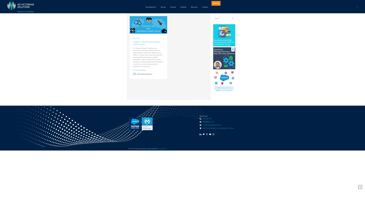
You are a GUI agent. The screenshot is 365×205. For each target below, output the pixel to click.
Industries (183, 7)
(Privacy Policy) (161, 148)
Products (173, 7)
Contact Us (216, 3)
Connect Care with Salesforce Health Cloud (146, 43)
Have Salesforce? (151, 7)
